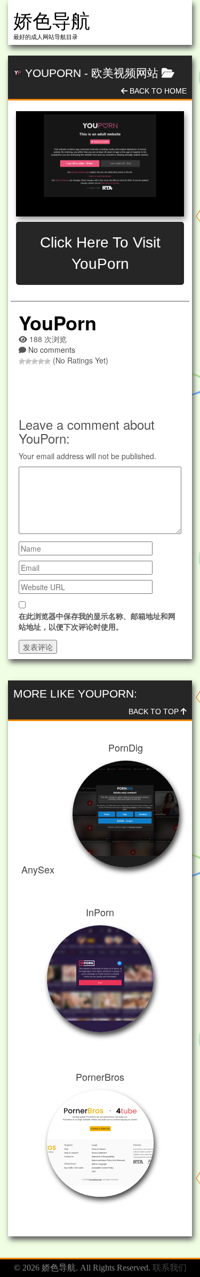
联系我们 (170, 1267)
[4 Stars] (41, 361)
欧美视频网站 (124, 73)
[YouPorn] (100, 163)
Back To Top (155, 711)
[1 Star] (22, 361)
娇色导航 (51, 21)
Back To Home (157, 91)
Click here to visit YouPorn (100, 253)
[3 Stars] (34, 361)
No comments (51, 349)
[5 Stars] (47, 361)
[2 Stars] (28, 361)
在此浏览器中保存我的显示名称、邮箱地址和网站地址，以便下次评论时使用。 (97, 621)
